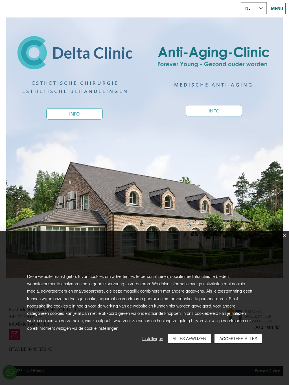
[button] (277, 8)
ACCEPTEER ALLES (238, 338)
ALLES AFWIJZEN (189, 338)
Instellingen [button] (152, 338)
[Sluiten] (284, 236)
